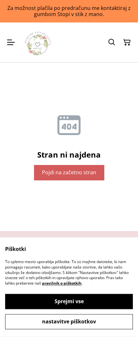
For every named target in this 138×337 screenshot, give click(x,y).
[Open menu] (11, 42)
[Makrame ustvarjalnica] (38, 42)
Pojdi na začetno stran (69, 172)
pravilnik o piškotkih (62, 283)
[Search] (111, 42)
